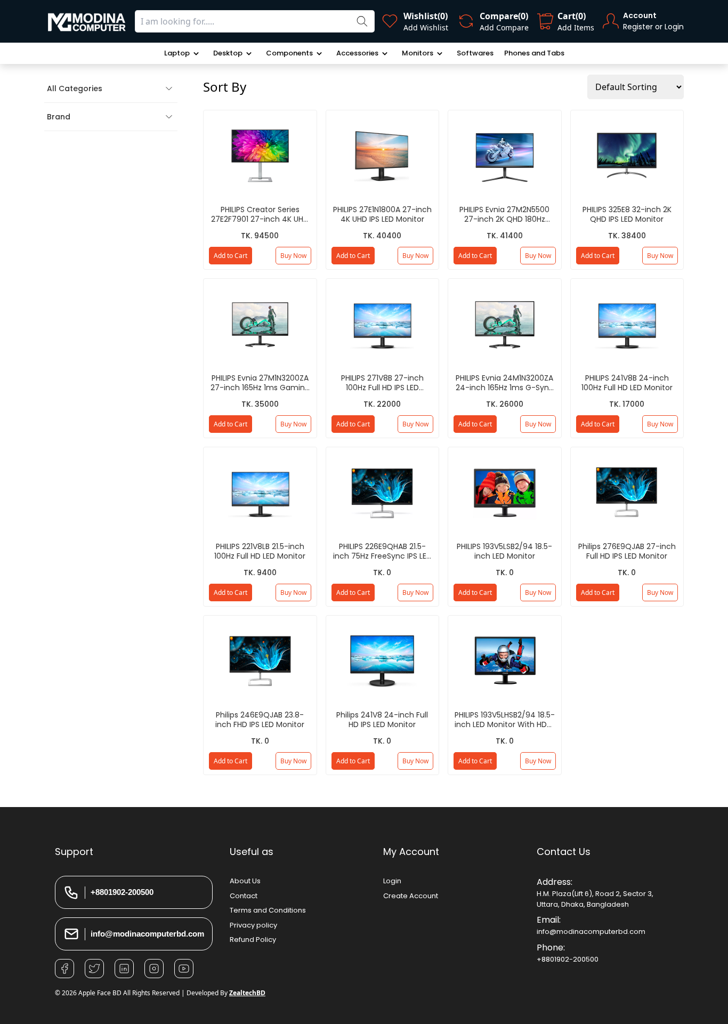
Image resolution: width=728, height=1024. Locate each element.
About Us (245, 881)
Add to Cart (230, 255)
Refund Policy (253, 939)
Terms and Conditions (268, 910)
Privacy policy (253, 925)
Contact (243, 896)
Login (392, 881)
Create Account (410, 896)
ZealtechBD (247, 992)
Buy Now (293, 255)
